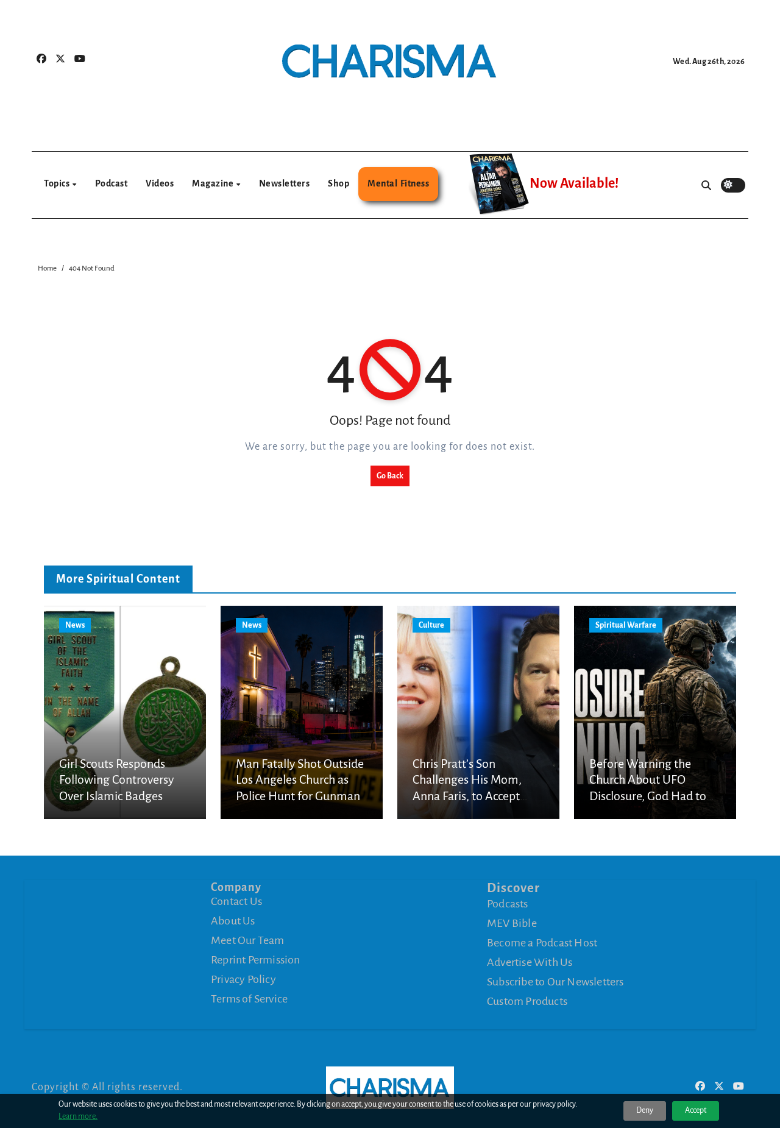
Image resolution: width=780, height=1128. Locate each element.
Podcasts (507, 904)
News (75, 625)
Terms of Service (249, 999)
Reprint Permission (255, 960)
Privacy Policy (243, 979)
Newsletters (284, 183)
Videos (160, 183)
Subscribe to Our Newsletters (555, 982)
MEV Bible (512, 923)
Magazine (213, 183)
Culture (431, 625)
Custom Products (527, 1001)
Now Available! (574, 183)
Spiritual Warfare (625, 625)
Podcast (111, 183)
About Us (233, 921)
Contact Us (236, 901)
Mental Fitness (398, 183)
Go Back (390, 476)
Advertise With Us (529, 962)
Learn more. (78, 1116)
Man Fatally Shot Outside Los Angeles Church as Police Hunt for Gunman (300, 780)
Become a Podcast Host (542, 943)
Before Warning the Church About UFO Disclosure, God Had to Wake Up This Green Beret (647, 796)
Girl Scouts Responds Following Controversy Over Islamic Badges (116, 780)
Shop (338, 183)
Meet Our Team (248, 940)
